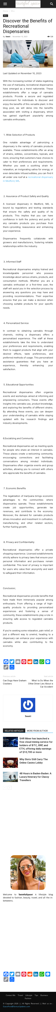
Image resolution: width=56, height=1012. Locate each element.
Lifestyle (28, 995)
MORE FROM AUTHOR (37, 731)
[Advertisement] (28, 822)
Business (44, 995)
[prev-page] (5, 788)
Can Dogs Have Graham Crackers (14, 682)
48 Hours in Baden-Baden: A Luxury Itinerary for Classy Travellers (35, 777)
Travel (20, 995)
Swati (8, 36)
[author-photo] (28, 712)
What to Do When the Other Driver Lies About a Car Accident (40, 683)
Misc (13, 11)
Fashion (28, 998)
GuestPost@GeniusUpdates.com (16, 1006)
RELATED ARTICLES (14, 731)
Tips (36, 995)
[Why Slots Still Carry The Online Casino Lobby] (10, 763)
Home (5, 11)
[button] (5, 4)
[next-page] (9, 788)
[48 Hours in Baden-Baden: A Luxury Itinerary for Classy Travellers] (10, 777)
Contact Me (10, 995)
